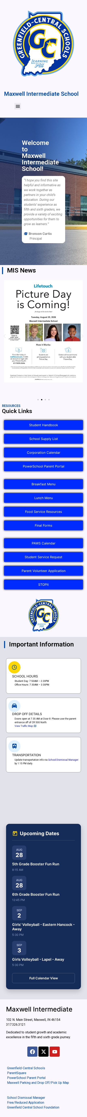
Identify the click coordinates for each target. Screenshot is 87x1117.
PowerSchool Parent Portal (43, 466)
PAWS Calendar (43, 543)
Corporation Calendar (43, 452)
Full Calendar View (43, 978)
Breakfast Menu (43, 484)
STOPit (43, 584)
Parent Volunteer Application (44, 571)
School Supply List (43, 439)
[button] (17, 106)
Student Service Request (43, 557)
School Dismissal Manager (63, 759)
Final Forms (43, 525)
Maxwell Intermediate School (41, 94)
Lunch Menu (43, 498)
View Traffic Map (24, 726)
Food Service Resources (43, 512)
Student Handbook (43, 425)
